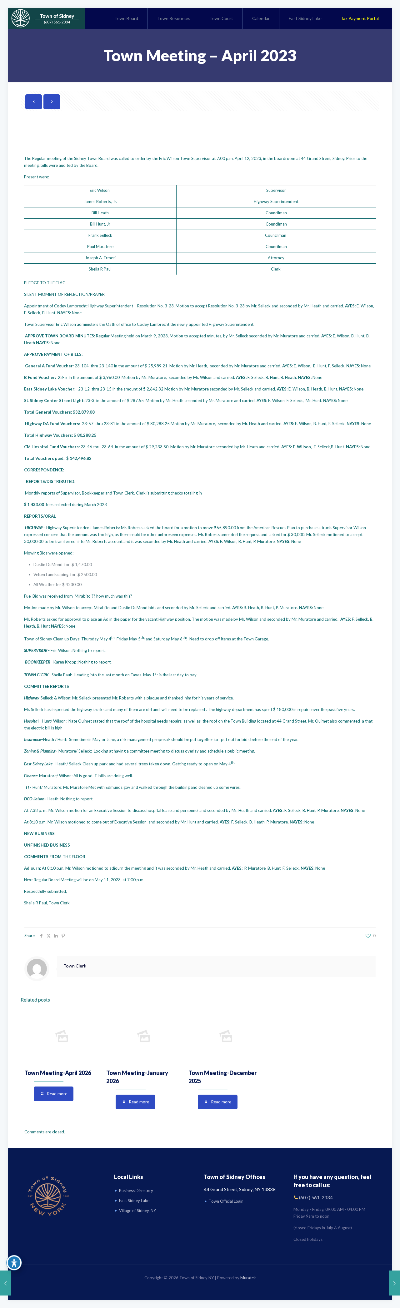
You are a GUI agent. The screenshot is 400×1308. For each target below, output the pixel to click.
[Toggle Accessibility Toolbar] (14, 1262)
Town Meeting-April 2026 (57, 1072)
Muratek (248, 1277)
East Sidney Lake (134, 1200)
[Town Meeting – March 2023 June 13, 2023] (5, 1283)
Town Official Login (226, 1201)
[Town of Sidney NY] (46, 18)
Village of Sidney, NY (137, 1210)
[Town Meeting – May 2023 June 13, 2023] (394, 1283)
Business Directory (136, 1190)
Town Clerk (74, 965)
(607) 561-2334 (316, 1197)
